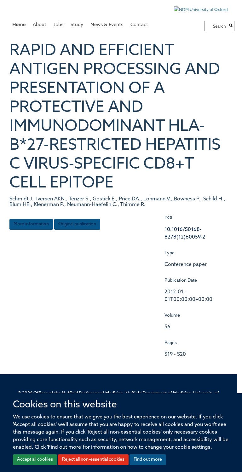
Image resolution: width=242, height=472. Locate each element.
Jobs (58, 25)
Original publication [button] (77, 224)
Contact (139, 25)
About (39, 25)
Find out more (148, 459)
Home (19, 25)
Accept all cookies (35, 459)
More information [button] (31, 224)
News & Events (106, 25)
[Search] (231, 26)
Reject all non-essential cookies (93, 459)
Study (77, 25)
